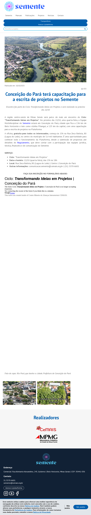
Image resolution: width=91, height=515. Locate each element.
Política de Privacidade (42, 512)
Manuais (19, 15)
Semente (26, 123)
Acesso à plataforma (45, 24)
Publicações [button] (29, 15)
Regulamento (23, 142)
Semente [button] (8, 15)
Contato (61, 15)
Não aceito (67, 507)
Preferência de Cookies (23, 510)
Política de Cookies (32, 506)
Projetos (41, 15)
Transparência (45, 21)
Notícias (51, 15)
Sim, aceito (80, 507)
